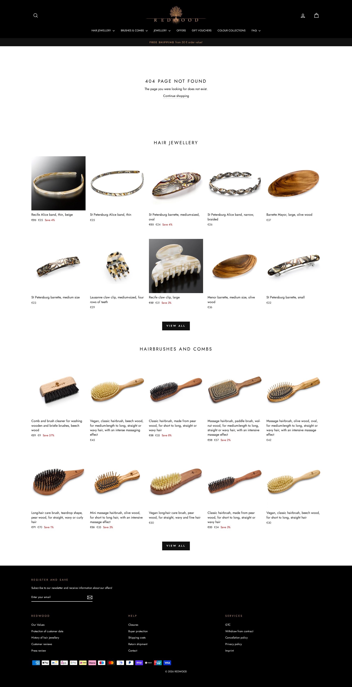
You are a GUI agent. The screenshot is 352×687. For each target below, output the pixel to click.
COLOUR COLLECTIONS (231, 30)
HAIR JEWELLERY (101, 30)
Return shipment (137, 644)
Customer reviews (41, 644)
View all (175, 326)
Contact (132, 651)
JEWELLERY (160, 30)
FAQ (254, 30)
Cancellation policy (236, 637)
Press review (38, 651)
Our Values (37, 625)
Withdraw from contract (239, 631)
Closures (133, 625)
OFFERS (181, 30)
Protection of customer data (47, 631)
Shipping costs (136, 637)
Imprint (229, 651)
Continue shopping (176, 95)
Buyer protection (138, 631)
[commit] (89, 597)
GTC (227, 625)
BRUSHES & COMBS (133, 30)
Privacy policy (233, 644)
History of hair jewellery (45, 637)
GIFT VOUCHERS (201, 30)
